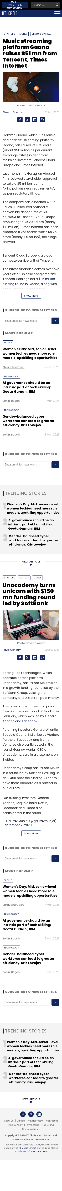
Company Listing (31, 1129)
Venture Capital (41, 34)
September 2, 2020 (17, 825)
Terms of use (32, 1125)
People (8, 342)
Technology (11, 376)
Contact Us (52, 1120)
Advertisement (35, 1120)
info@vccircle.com (37, 1151)
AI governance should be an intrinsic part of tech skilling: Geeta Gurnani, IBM (27, 387)
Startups (9, 34)
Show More (31, 295)
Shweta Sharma (13, 112)
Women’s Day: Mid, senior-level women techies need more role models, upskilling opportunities (30, 353)
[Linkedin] (34, 119)
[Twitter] (27, 119)
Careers (21, 1120)
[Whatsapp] (42, 119)
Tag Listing (48, 1125)
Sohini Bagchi (11, 401)
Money (23, 34)
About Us (8, 1120)
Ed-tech (24, 577)
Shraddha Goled (13, 367)
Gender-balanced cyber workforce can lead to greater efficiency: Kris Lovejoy (28, 421)
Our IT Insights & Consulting (15, 5)
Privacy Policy (15, 1125)
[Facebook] (20, 119)
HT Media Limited (27, 1147)
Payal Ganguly (12, 650)
